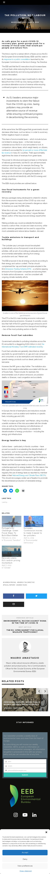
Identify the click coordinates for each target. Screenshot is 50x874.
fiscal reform (9, 585)
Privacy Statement (26, 871)
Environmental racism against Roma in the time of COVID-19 (25, 622)
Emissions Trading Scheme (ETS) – (19, 269)
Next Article (25, 627)
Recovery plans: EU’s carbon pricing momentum (11, 560)
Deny (25, 859)
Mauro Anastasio (19, 22)
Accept (25, 852)
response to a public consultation (17, 59)
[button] (46, 832)
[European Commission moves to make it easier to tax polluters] (33, 521)
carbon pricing (10, 582)
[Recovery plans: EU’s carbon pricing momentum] (11, 551)
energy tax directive (26, 582)
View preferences (25, 866)
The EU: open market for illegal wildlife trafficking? (25, 631)
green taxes (22, 585)
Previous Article (25, 618)
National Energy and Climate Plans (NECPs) (29, 475)
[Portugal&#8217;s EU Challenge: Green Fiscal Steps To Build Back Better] (11, 521)
